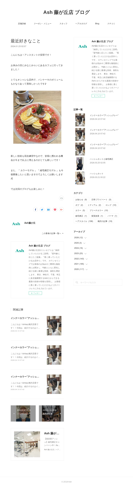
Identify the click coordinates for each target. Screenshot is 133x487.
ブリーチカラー (99, 210)
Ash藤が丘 (30, 222)
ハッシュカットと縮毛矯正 (101, 158)
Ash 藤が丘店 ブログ (66, 12)
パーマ (112, 215)
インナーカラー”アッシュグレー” (28, 318)
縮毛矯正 (81, 215)
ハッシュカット (96, 173)
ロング (111, 204)
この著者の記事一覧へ (51, 233)
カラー (80, 210)
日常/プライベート (101, 199)
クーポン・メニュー (42, 23)
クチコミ (111, 23)
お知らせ (81, 199)
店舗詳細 (22, 23)
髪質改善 (97, 215)
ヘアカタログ (81, 23)
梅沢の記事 (105, 221)
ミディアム (94, 204)
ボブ (79, 204)
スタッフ (63, 23)
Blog (97, 23)
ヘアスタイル (84, 221)
